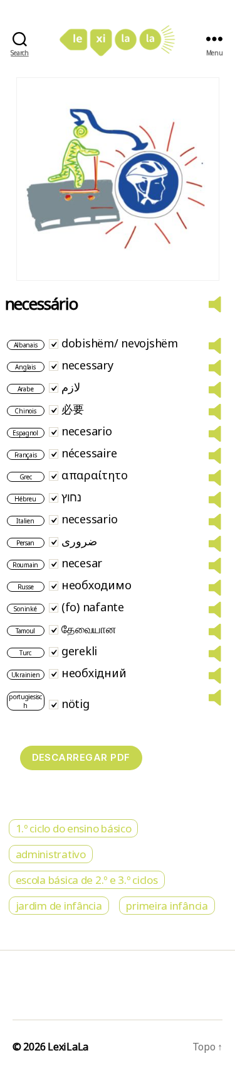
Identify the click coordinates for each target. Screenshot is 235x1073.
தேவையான (88, 628)
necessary (87, 365)
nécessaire (89, 452)
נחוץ (71, 496)
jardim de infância (59, 905)
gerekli (79, 650)
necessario (89, 518)
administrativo (51, 854)
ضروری (79, 540)
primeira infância (166, 905)
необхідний (93, 672)
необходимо (96, 584)
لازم (70, 387)
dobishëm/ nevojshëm (119, 343)
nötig (75, 703)
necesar (81, 562)
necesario (86, 430)
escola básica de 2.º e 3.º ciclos (87, 880)
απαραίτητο (94, 474)
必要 (72, 409)
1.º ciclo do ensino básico (74, 828)
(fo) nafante (92, 606)
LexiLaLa (68, 1047)
